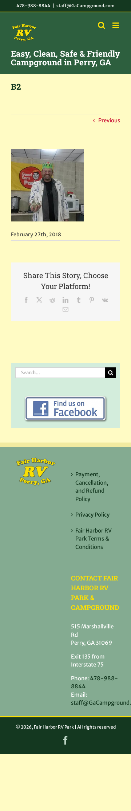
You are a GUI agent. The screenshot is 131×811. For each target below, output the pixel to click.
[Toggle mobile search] (101, 25)
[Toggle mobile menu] (116, 25)
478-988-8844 (33, 5)
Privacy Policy (92, 514)
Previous (109, 120)
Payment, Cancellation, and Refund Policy (91, 486)
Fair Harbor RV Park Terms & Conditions (93, 538)
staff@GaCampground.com (85, 5)
